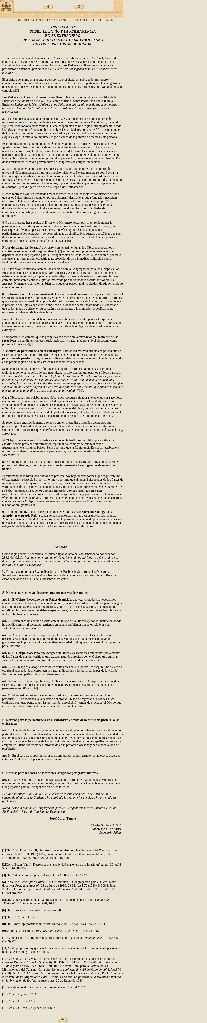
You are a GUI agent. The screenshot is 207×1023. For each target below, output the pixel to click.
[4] (16, 112)
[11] (17, 455)
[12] (32, 505)
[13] (23, 646)
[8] (54, 312)
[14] (35, 688)
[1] (104, 61)
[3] (17, 90)
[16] (74, 702)
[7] (60, 251)
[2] (16, 72)
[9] (31, 344)
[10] (80, 390)
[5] (101, 162)
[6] (69, 240)
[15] (15, 699)
